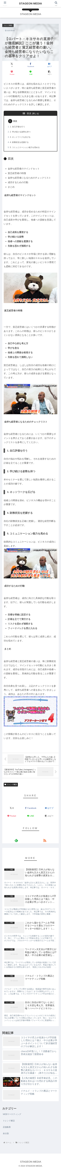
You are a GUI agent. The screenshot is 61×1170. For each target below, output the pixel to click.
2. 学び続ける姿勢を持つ (20, 132)
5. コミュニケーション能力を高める (25, 147)
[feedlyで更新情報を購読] (16, 840)
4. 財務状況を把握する (19, 142)
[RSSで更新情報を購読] (45, 840)
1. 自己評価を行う (17, 127)
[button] (49, 73)
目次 (29, 113)
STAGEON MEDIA (30, 3)
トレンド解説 (12, 784)
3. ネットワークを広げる (20, 137)
